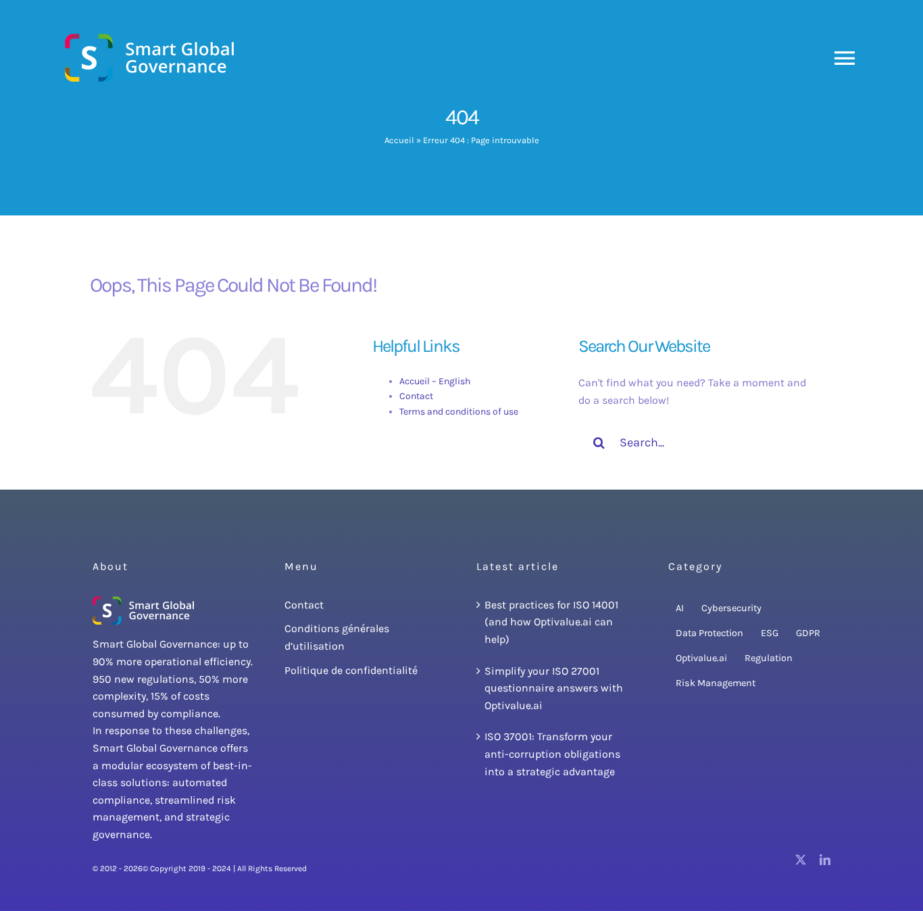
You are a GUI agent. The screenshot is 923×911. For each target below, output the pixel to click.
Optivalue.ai (701, 658)
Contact (416, 396)
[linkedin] (825, 859)
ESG (769, 633)
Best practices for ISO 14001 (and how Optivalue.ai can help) (551, 622)
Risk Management (715, 683)
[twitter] (800, 859)
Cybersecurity (731, 608)
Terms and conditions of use (458, 411)
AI (680, 608)
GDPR (808, 633)
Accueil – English (434, 381)
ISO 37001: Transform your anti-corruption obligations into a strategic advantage (552, 753)
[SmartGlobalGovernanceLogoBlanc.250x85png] (143, 601)
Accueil (399, 140)
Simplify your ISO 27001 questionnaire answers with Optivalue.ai (553, 688)
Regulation (769, 658)
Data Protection (709, 633)
